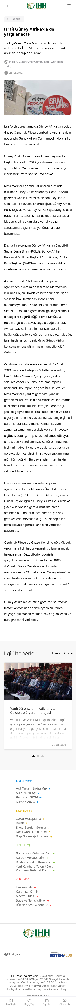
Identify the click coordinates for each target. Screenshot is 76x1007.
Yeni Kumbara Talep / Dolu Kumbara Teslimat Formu (34, 868)
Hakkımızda (24, 887)
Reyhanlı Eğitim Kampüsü (33, 862)
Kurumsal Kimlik (27, 891)
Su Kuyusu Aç (26, 793)
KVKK (20, 823)
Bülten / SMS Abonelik (32, 905)
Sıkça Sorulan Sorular (31, 827)
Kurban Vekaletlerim (30, 857)
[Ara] (7, 6)
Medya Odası (25, 896)
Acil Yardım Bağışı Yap (31, 788)
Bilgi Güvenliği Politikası (32, 836)
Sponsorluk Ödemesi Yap (33, 853)
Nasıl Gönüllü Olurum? (31, 832)
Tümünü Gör (60, 653)
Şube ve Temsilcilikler (31, 900)
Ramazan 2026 (27, 797)
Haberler (15, 19)
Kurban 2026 (25, 802)
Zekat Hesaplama (28, 819)
